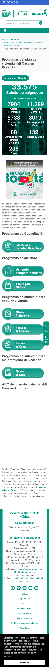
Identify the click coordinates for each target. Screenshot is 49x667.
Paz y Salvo (24, 628)
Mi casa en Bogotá (15, 78)
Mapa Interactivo (24, 618)
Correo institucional (24, 608)
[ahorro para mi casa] (23, 285)
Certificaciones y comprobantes (24, 623)
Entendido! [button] (24, 662)
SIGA (24, 603)
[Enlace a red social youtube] (30, 588)
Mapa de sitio (24, 598)
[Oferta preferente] (23, 313)
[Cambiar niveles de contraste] (46, 336)
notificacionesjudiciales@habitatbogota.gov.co (29, 579)
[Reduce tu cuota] (23, 344)
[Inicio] (24, 12)
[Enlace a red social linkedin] (36, 588)
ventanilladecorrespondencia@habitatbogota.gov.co (29, 570)
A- (46, 325)
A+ (46, 331)
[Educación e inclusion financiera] (23, 246)
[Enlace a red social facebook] (13, 588)
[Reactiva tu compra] (23, 329)
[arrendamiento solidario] (23, 270)
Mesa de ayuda (24, 613)
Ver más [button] (7, 656)
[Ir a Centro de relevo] (46, 341)
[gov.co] (10, 2)
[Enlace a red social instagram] (24, 588)
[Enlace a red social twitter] (19, 588)
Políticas (24, 594)
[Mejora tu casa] (23, 373)
